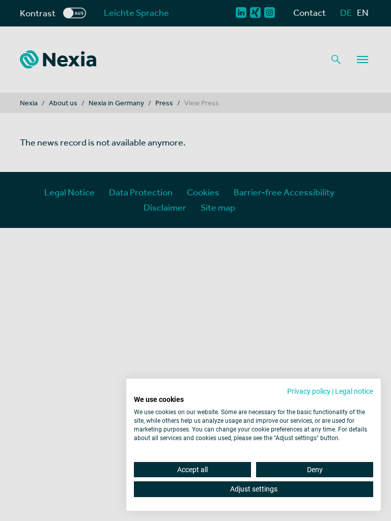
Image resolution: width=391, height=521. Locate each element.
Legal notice (354, 391)
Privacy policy (308, 391)
